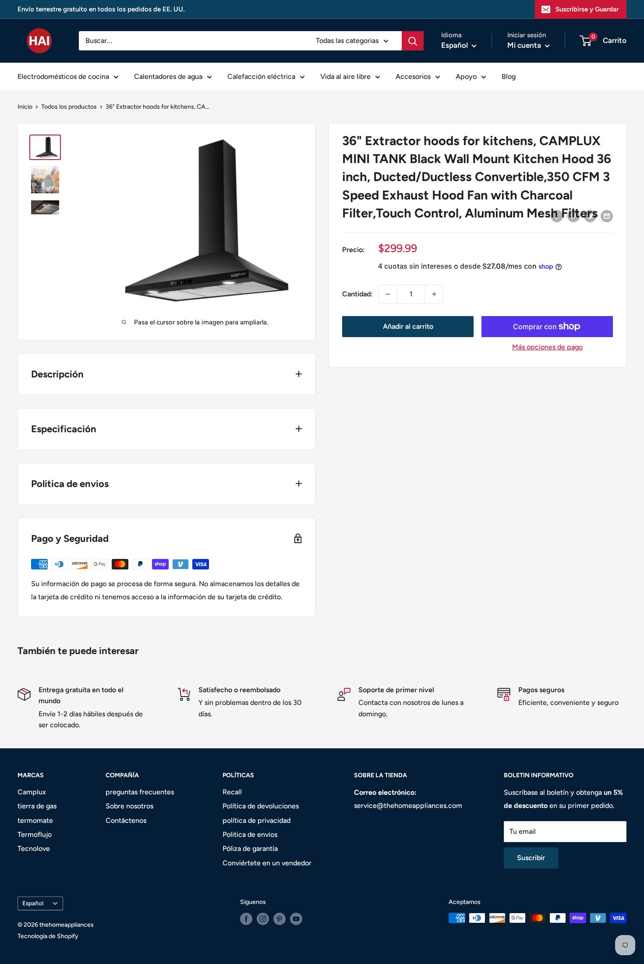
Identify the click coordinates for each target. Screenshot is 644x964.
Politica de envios (250, 834)
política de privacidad (256, 820)
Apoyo (466, 76)
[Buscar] (413, 40)
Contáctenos (126, 820)
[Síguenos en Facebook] (246, 919)
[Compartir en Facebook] (557, 215)
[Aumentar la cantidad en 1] (434, 294)
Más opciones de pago (547, 347)
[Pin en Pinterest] (573, 215)
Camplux (32, 792)
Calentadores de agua (168, 76)
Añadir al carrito (408, 326)
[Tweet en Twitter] (590, 215)
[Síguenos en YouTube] (296, 919)
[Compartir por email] (607, 215)
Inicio (25, 106)
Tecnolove (34, 848)
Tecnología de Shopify (48, 936)
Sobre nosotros (129, 806)
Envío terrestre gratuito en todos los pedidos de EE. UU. (101, 9)
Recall (232, 792)
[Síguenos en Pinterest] (279, 919)
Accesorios (413, 76)
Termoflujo (35, 834)
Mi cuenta (525, 45)
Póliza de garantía (250, 848)
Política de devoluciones (261, 806)
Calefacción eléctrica (261, 76)
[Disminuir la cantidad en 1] (388, 294)
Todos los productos (69, 106)
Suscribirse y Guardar (587, 9)
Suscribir (531, 858)
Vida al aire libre (345, 76)
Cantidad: (357, 294)
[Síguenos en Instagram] (263, 919)
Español (32, 903)
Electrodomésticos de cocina (63, 76)
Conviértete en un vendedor (267, 863)
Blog (509, 76)
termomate (35, 820)
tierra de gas (37, 806)
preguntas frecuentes (140, 792)
